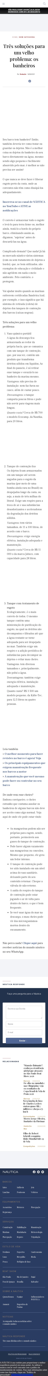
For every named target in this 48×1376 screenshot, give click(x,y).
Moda (33, 1257)
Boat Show (9, 1271)
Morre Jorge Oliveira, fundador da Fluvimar (34, 1120)
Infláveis (20, 1187)
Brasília (20, 1281)
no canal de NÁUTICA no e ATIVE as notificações (24, 206)
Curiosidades (29, 1116)
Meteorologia (36, 1232)
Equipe (20, 1297)
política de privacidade (17, 1354)
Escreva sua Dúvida (16, 1009)
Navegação (35, 1207)
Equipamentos (11, 1202)
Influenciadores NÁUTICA (37, 1298)
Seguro (20, 1237)
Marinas (6, 1232)
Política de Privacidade (23, 1375)
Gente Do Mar (28, 1127)
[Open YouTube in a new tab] (29, 81)
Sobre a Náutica (13, 1291)
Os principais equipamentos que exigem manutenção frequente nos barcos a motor (24, 767)
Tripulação (35, 1237)
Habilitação (21, 1227)
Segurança (7, 1212)
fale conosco (34, 1354)
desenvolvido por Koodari (24, 1358)
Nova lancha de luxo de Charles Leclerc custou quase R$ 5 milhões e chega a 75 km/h (33, 1106)
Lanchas (6, 1192)
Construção (8, 1227)
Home (15, 37)
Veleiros (34, 1192)
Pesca (5, 1261)
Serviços (8, 1222)
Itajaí (33, 1277)
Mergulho (21, 1257)
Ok (12, 1375)
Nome (10, 1024)
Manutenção (36, 1227)
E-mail (10, 1032)
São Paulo (7, 1277)
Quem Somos (8, 1297)
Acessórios (7, 1207)
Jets (32, 1187)
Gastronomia (36, 1252)
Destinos (6, 1252)
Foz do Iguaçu (9, 1281)
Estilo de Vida (11, 1246)
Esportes (21, 1252)
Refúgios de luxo (24, 1261)
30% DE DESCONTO (31, 12)
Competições (29, 1146)
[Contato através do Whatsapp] (31, 1173)
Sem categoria (27, 37)
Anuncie (6, 1304)
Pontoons (21, 1192)
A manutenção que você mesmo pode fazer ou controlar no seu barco (23, 781)
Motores (20, 1207)
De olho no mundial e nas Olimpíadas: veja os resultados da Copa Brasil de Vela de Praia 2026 (34, 1088)
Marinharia (21, 1232)
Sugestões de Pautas (22, 1305)
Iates (5, 1187)
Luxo (5, 1257)
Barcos (27, 1081)
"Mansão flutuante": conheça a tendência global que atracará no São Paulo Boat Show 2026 (34, 1071)
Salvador (35, 1281)
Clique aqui (30, 943)
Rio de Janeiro (22, 1277)
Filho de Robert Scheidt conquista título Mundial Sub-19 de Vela (33, 1137)
